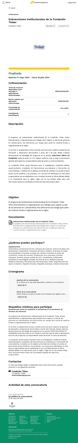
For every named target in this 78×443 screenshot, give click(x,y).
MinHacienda (12, 423)
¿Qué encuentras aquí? (54, 417)
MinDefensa (12, 419)
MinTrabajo (33, 420)
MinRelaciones (13, 422)
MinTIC (21, 419)
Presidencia (12, 416)
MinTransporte (34, 416)
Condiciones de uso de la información (20, 431)
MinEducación (34, 419)
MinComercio (23, 417)
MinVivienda (33, 417)
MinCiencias (34, 422)
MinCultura (23, 420)
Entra (48, 422)
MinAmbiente (23, 423)
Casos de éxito (51, 419)
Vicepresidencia (35, 423)
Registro (49, 420)
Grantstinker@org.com (21, 375)
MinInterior (12, 420)
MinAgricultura (24, 422)
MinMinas (22, 416)
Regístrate (72, 3)
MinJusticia (12, 417)
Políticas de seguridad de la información (21, 429)
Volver (12, 8)
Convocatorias (51, 416)
